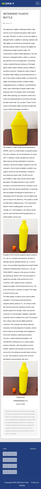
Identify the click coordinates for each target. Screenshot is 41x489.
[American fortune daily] (14, 454)
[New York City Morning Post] (14, 466)
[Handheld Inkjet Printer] (5, 454)
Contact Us (35, 482)
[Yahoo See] (9, 472)
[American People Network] (5, 460)
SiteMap (22, 485)
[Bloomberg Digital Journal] (5, 472)
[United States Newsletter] (9, 460)
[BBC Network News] (14, 460)
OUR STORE (20, 404)
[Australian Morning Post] (9, 454)
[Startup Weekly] (9, 466)
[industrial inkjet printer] (14, 472)
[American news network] (5, 466)
